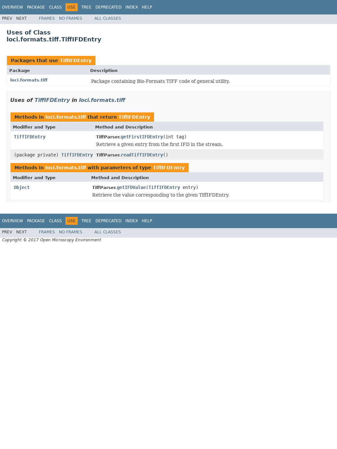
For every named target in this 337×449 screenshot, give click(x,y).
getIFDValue (131, 187)
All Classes (107, 18)
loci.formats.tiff (29, 80)
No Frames (70, 18)
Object (22, 187)
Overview (12, 7)
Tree (86, 7)
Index (131, 7)
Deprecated (108, 7)
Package (36, 7)
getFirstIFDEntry (142, 136)
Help (147, 7)
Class (55, 7)
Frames (47, 18)
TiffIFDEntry (75, 60)
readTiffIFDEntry (142, 154)
